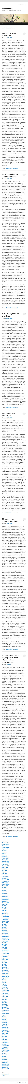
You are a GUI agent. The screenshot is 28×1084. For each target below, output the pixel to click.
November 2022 (5, 881)
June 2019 (4, 944)
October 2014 (5, 1030)
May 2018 (4, 964)
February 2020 (5, 932)
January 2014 (5, 1044)
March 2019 (4, 948)
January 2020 (5, 933)
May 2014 (4, 1038)
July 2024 (4, 850)
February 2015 (5, 1024)
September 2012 (5, 1068)
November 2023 (5, 862)
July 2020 (4, 924)
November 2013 (5, 1047)
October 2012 (5, 1067)
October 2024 (5, 846)
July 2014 (4, 1035)
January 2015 (5, 1025)
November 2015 (5, 1010)
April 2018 (4, 965)
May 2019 (4, 945)
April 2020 (4, 929)
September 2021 (5, 902)
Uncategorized (9, 168)
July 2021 (4, 905)
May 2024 (4, 853)
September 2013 (5, 1050)
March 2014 (4, 1041)
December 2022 (5, 879)
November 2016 (5, 992)
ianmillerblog (7, 8)
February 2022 (5, 895)
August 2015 (5, 1015)
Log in (3, 1075)
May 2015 (4, 1019)
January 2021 (5, 915)
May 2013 (4, 1056)
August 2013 (5, 1051)
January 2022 (5, 896)
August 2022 (5, 885)
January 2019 (5, 952)
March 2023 (4, 875)
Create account (5, 1074)
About (8, 23)
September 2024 (5, 847)
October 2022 (5, 882)
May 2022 (4, 890)
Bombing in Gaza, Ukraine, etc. (8, 414)
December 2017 (5, 972)
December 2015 (5, 1008)
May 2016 (4, 1001)
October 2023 (5, 864)
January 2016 (5, 1007)
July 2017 (4, 979)
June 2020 (4, 925)
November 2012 (5, 1065)
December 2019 (5, 935)
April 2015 (4, 1021)
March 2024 (4, 856)
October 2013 (5, 1048)
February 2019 (5, 950)
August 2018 (5, 959)
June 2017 (4, 981)
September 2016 (5, 995)
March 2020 (4, 930)
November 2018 (5, 955)
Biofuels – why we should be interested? (10, 520)
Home (3, 23)
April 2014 (4, 1039)
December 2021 (5, 898)
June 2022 (4, 889)
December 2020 (5, 916)
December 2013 (5, 1045)
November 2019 (5, 936)
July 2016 (4, 998)
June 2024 (4, 852)
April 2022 (4, 892)
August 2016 (5, 996)
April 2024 (4, 855)
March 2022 (4, 893)
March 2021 (4, 912)
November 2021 (5, 899)
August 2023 (5, 867)
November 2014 (5, 1028)
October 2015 (5, 1012)
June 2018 (4, 962)
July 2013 (4, 1053)
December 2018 (5, 953)
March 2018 (4, 967)
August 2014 (5, 1033)
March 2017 (4, 985)
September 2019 (5, 939)
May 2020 (4, 927)
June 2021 (4, 907)
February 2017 (5, 987)
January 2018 (5, 970)
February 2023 (5, 876)
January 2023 (5, 878)
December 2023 (5, 861)
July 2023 (4, 869)
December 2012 (5, 1064)
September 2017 (5, 976)
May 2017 (4, 982)
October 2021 (5, 901)
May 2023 (4, 872)
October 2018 (5, 956)
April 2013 (4, 1058)
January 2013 (5, 1062)
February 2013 (5, 1061)
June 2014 (4, 1036)
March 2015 (4, 1022)
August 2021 (5, 904)
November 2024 (5, 844)
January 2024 (5, 859)
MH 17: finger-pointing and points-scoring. (10, 175)
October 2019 (5, 938)
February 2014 (5, 1042)
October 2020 (5, 919)
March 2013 (4, 1059)
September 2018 (5, 958)
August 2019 (5, 941)
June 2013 (4, 1055)
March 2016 (4, 1004)
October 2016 (5, 993)
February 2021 (5, 913)
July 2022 (4, 887)
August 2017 (5, 978)
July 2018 (4, 961)
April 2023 (4, 873)
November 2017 (5, 973)
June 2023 (4, 870)
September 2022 (5, 884)
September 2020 (5, 921)
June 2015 (4, 1018)
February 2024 (5, 858)
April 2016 (4, 1002)
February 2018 (5, 968)
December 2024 (5, 842)
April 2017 (4, 984)
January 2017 (5, 988)
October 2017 (5, 975)
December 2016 (5, 990)
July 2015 (4, 1016)
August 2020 (5, 922)
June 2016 (4, 999)
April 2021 (4, 910)
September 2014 (5, 1031)
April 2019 (4, 947)
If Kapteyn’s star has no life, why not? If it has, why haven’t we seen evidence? (10, 658)
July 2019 (4, 942)
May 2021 (4, 909)
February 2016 (5, 1005)
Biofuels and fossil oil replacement (9, 34)
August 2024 (5, 849)
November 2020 (5, 918)
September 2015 (5, 1013)
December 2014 (5, 1027)
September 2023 (5, 866)
